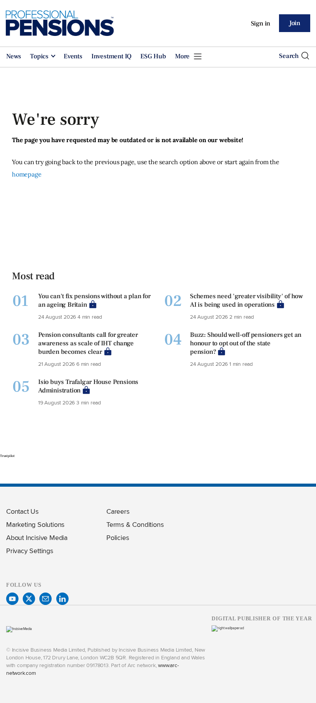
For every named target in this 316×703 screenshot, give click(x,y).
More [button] (183, 56)
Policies (117, 537)
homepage (26, 174)
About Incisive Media (36, 537)
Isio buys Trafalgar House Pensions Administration (88, 386)
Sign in (261, 23)
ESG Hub (153, 56)
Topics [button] (40, 56)
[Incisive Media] (19, 628)
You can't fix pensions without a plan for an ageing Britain (94, 300)
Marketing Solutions (35, 524)
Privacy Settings (29, 550)
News (13, 56)
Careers (117, 511)
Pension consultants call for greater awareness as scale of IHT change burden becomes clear (88, 343)
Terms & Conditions (134, 524)
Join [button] (294, 23)
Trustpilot (7, 455)
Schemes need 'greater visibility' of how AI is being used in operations (246, 300)
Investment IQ (111, 56)
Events (73, 56)
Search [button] (289, 56)
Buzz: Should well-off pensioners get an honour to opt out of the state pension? (245, 343)
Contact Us (22, 511)
